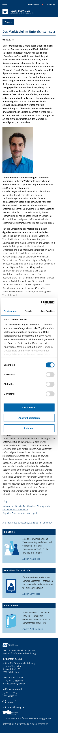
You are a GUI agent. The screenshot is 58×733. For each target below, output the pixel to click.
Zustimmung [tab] (10, 311)
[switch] (50, 374)
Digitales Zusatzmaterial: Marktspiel (19, 513)
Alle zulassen (29, 407)
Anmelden (51, 4)
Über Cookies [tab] (47, 311)
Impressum (42, 724)
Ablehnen (29, 428)
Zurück (8, 22)
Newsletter (33, 4)
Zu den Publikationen (32, 629)
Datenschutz (8, 724)
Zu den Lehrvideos (31, 594)
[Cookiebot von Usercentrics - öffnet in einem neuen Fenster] (41, 303)
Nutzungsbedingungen (26, 724)
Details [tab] (28, 311)
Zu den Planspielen (31, 559)
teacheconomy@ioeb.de (13, 683)
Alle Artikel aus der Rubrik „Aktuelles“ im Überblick (27, 522)
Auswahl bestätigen (29, 418)
